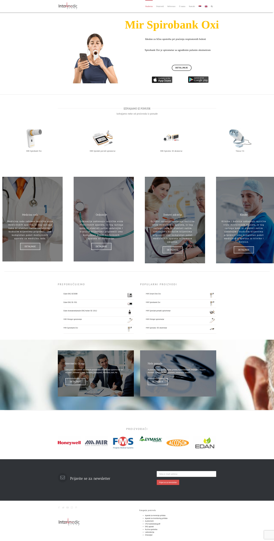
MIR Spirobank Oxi (34, 151)
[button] (212, 6)
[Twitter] (63, 507)
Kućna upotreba (151, 529)
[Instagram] (72, 507)
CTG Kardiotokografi (152, 524)
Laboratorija (149, 532)
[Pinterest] (76, 507)
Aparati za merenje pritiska (155, 515)
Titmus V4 (240, 151)
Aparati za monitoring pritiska (156, 518)
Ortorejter (149, 535)
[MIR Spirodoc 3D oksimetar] (171, 129)
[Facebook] (59, 507)
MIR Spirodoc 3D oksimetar (171, 151)
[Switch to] (200, 6)
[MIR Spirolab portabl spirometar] (102, 129)
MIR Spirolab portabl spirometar (103, 151)
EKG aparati (149, 526)
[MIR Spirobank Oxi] (34, 129)
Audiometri (149, 521)
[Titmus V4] (240, 129)
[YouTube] (67, 507)
